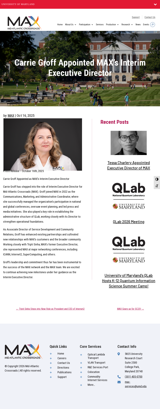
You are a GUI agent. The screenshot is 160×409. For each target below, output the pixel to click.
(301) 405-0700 (133, 376)
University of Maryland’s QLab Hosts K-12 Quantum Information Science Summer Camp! (128, 280)
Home (60, 24)
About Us (69, 24)
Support (136, 17)
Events (146, 24)
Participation (84, 24)
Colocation (94, 372)
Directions (63, 367)
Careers (62, 358)
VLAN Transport (96, 362)
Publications (65, 372)
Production (111, 24)
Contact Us (150, 17)
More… (91, 384)
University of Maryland (18, 4)
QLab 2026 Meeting (128, 221)
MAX (11, 115)
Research (126, 24)
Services (100, 24)
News (138, 24)
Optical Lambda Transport (96, 356)
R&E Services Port (98, 367)
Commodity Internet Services (97, 378)
